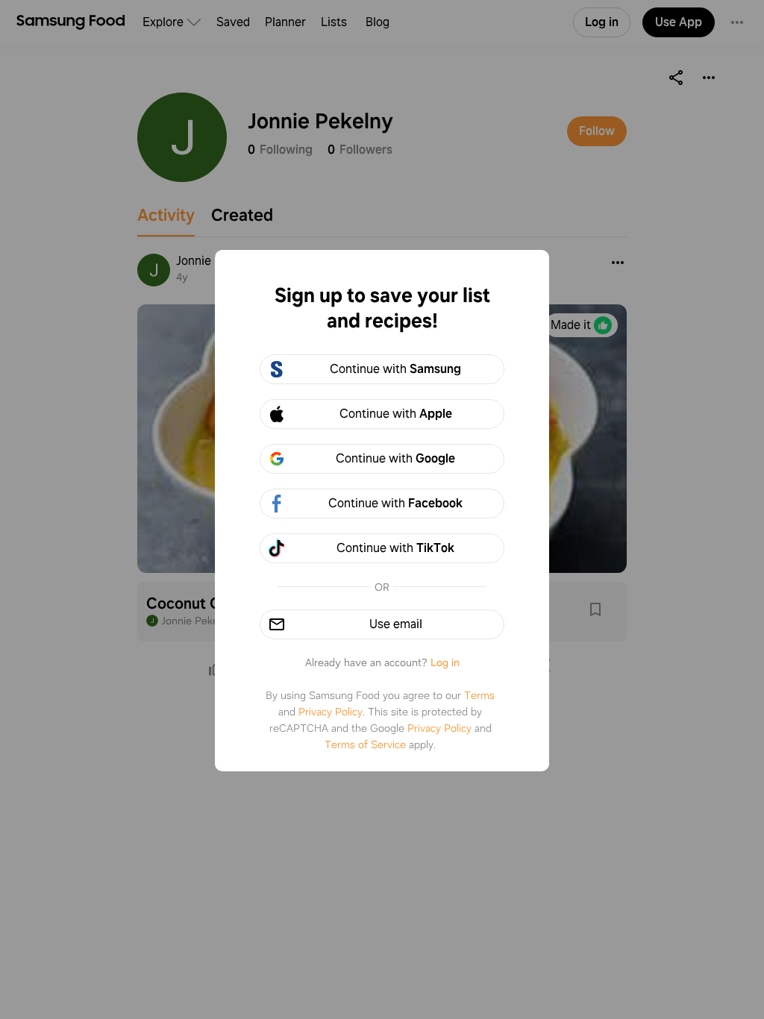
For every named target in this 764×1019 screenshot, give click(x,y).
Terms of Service (365, 744)
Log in (445, 662)
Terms (479, 695)
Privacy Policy (330, 711)
